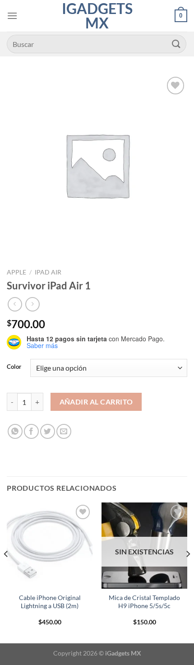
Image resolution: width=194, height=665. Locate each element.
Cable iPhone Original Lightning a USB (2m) (50, 601)
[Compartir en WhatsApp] (15, 431)
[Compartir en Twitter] (47, 431)
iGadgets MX (97, 15)
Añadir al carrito (96, 402)
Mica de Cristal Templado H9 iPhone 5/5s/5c (144, 601)
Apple (16, 272)
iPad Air (48, 272)
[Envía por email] (63, 431)
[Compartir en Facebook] (31, 431)
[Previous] (6, 572)
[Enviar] (176, 44)
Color (14, 367)
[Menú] (12, 16)
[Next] (187, 572)
